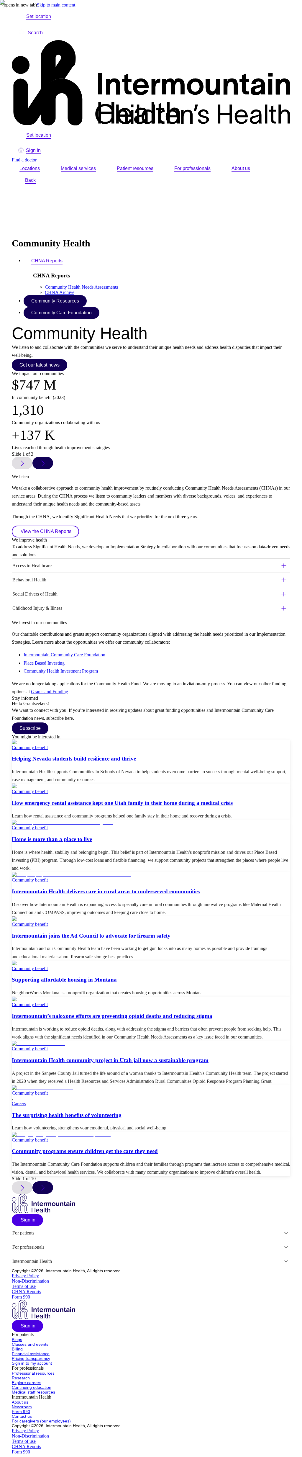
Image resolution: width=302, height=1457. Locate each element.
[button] (27, 1220)
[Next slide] (42, 1187)
